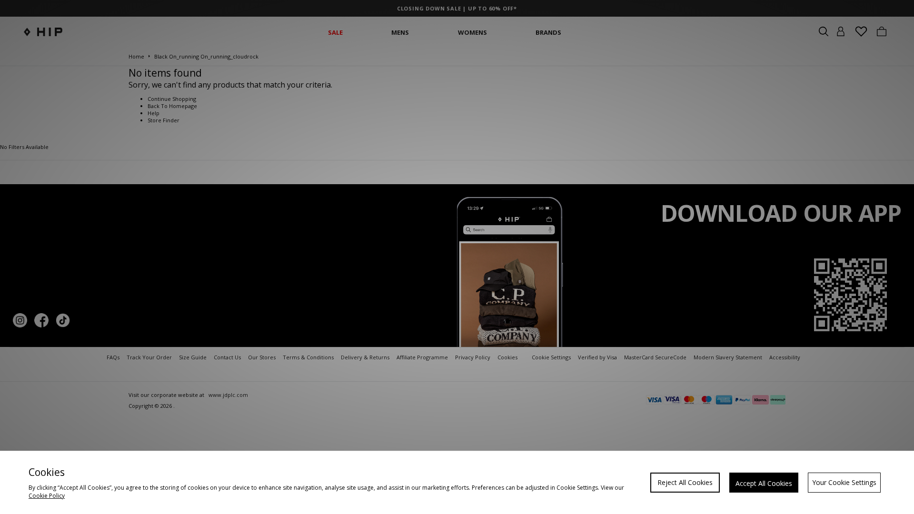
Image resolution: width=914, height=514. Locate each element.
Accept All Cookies (763, 483)
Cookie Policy (47, 496)
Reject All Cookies (685, 482)
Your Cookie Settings (844, 482)
